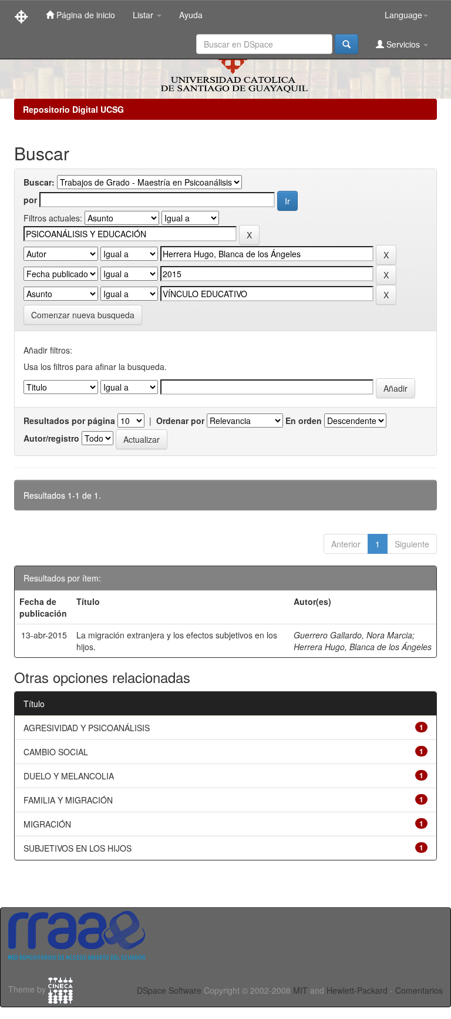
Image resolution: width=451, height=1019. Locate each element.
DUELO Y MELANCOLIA (68, 776)
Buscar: (39, 182)
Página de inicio (84, 15)
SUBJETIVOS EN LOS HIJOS (77, 848)
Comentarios (419, 990)
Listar (144, 15)
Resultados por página (69, 420)
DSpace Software (169, 990)
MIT (300, 990)
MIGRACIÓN (47, 824)
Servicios (403, 44)
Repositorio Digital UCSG (73, 109)
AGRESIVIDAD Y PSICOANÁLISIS (86, 728)
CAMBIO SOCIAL (55, 752)
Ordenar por (180, 420)
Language (403, 15)
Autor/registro (51, 438)
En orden (303, 420)
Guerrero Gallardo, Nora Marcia (353, 635)
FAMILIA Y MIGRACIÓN (68, 800)
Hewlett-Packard (357, 990)
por (30, 200)
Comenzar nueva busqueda (82, 315)
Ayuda (191, 15)
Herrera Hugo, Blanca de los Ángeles (363, 647)
